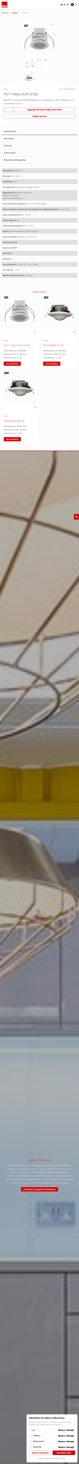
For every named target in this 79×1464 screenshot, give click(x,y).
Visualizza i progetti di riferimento (39, 1189)
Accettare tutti (64, 1452)
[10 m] (59, 326)
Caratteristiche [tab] (10, 131)
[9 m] (19, 326)
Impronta (41, 1458)
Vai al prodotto (12, 364)
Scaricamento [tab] (10, 153)
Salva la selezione (40, 1452)
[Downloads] (61, 5)
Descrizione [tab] (9, 138)
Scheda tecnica (39, 116)
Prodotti (15, 13)
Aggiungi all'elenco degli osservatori (44, 109)
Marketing (37, 1447)
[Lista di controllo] (68, 5)
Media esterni (38, 1441)
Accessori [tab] (8, 145)
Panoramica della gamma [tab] (15, 160)
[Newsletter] (65, 5)
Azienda (63, 1458)
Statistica (36, 1435)
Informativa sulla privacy (52, 1458)
